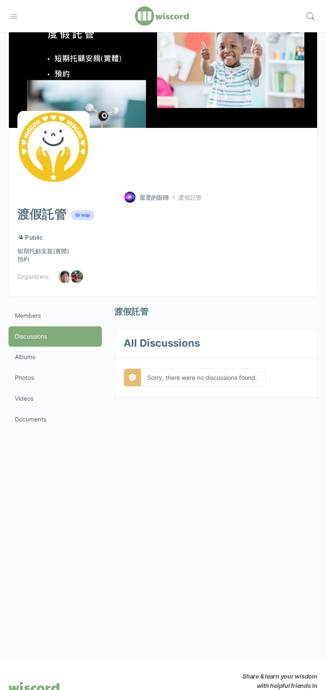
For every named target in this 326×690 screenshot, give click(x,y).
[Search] (310, 16)
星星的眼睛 (154, 197)
